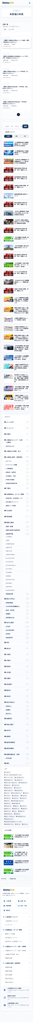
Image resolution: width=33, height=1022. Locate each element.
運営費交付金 (17, 617)
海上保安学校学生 (11, 565)
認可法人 (17, 713)
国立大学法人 (17, 599)
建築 (7, 800)
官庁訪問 (17, 758)
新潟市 (17, 666)
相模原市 (17, 718)
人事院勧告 (17, 468)
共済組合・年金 (17, 476)
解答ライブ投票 (17, 505)
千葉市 (17, 488)
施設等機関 (17, 803)
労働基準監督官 (10, 544)
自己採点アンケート (17, 502)
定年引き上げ (17, 446)
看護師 (17, 614)
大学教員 (16, 795)
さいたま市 (17, 422)
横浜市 (17, 690)
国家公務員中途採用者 (17, 530)
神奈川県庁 (17, 724)
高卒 (25, 824)
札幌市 (17, 678)
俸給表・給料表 (17, 472)
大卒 (8, 795)
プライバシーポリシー (11, 1014)
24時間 (8, 136)
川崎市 (17, 654)
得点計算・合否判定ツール (17, 498)
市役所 (17, 626)
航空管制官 (9, 583)
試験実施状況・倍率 (17, 754)
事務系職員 (17, 602)
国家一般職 (17, 526)
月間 (25, 136)
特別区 (17, 634)
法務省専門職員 (10, 554)
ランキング (17, 428)
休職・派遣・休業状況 (11, 782)
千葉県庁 (16, 785)
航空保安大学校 (10, 579)
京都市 (17, 434)
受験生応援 (9, 787)
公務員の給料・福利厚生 (17, 457)
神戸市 (17, 730)
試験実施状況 (21, 816)
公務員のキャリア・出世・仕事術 (17, 441)
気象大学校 (9, 551)
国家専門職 (17, 534)
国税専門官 (9, 547)
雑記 (17, 763)
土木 (7, 793)
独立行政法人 (17, 702)
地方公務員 (17, 622)
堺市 (17, 642)
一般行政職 (20, 777)
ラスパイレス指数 (17, 465)
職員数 (17, 813)
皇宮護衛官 (9, 572)
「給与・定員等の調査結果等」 (14, 774)
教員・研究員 (17, 610)
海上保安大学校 (10, 558)
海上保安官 (9, 568)
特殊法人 (17, 706)
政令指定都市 (17, 630)
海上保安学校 (9, 561)
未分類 (17, 672)
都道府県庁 (17, 637)
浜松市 (17, 696)
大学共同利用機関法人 (17, 606)
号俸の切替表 (17, 479)
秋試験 (22, 811)
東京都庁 (17, 684)
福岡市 (17, 736)
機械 (16, 806)
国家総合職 (17, 594)
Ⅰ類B (8, 772)
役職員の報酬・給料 (18, 800)
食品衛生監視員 (10, 590)
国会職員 (17, 516)
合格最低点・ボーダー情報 (17, 494)
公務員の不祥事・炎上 (17, 451)
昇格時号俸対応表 (17, 483)
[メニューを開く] (29, 3)
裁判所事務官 (17, 742)
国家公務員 (17, 522)
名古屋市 (17, 510)
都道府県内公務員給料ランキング (13, 821)
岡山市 (17, 648)
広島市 (17, 660)
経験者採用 (9, 813)
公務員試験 (23, 782)
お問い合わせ (25, 1014)
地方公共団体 (17, 793)
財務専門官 (9, 586)
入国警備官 (9, 536)
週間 (16, 136)
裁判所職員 (17, 748)
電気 (18, 824)
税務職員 (8, 576)
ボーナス (17, 461)
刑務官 (8, 540)
